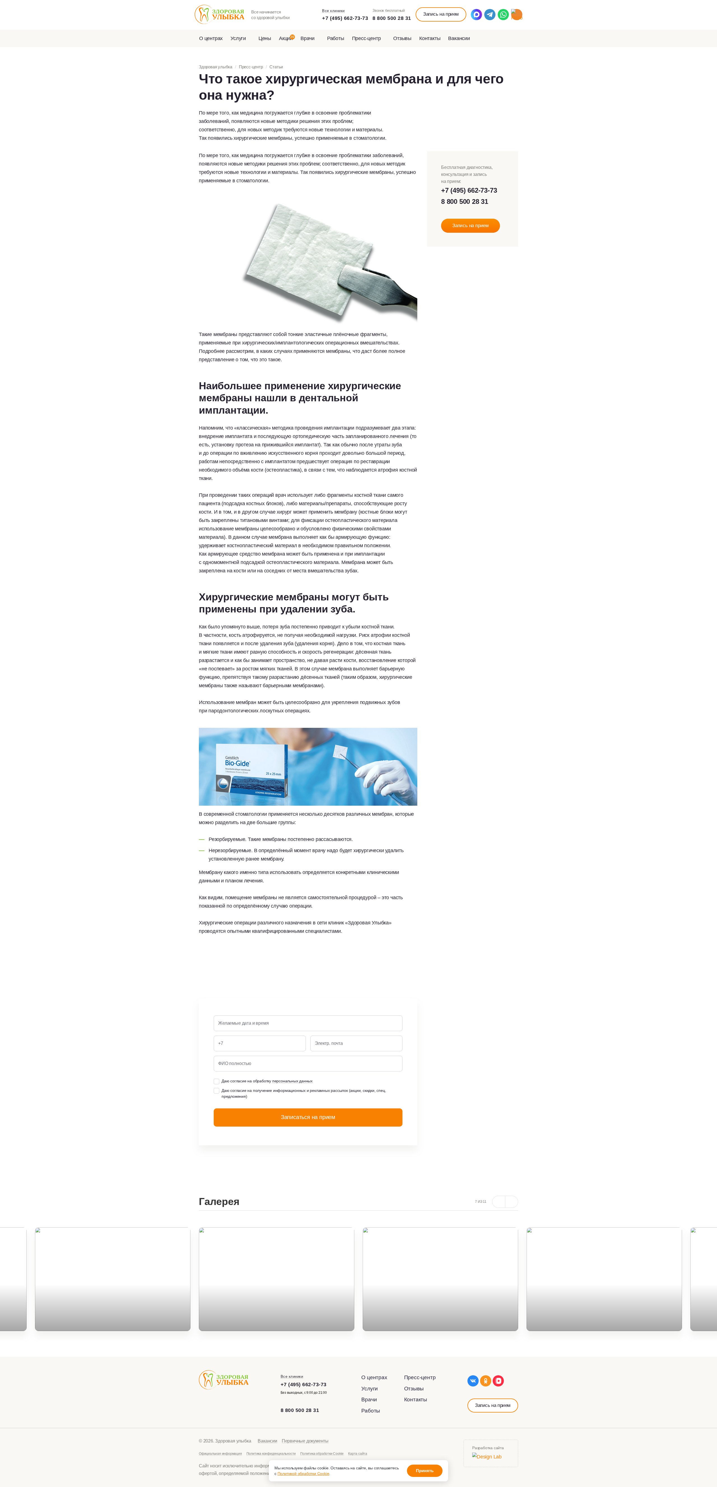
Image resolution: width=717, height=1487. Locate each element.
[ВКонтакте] (473, 1380)
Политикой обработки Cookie (303, 1473)
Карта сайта (357, 1454)
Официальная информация (220, 1454)
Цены (265, 38)
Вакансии (459, 38)
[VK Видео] (498, 1380)
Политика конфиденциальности (271, 1454)
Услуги (239, 38)
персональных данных (292, 1081)
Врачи (308, 38)
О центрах (211, 38)
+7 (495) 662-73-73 (345, 18)
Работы (335, 38)
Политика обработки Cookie (322, 1454)
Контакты (429, 38)
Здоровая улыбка (215, 66)
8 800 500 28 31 (392, 18)
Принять (425, 1470)
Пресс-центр (367, 38)
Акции (286, 38)
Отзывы (402, 38)
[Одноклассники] (485, 1380)
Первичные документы (305, 1441)
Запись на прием (441, 14)
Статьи (276, 66)
